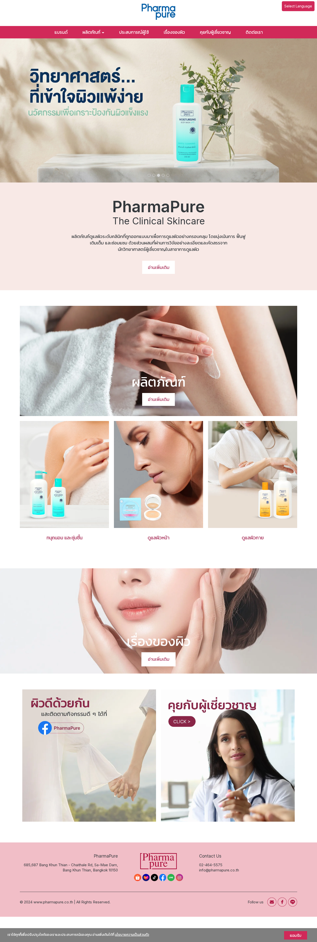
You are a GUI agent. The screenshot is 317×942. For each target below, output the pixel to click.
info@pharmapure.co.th (219, 870)
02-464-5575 (210, 865)
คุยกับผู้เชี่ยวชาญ (215, 32)
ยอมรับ (295, 935)
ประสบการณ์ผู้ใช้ (134, 32)
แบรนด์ (61, 32)
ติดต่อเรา (254, 32)
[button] (24, 110)
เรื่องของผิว (174, 32)
